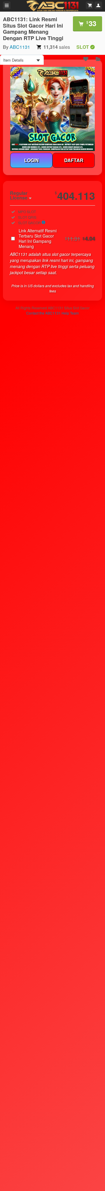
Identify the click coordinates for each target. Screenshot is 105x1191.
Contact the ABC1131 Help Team (52, 312)
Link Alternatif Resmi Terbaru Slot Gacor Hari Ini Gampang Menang (57, 238)
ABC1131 (20, 47)
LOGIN (31, 160)
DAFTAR (73, 160)
